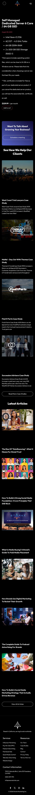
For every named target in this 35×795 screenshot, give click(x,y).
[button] (30, 4)
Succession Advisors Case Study (15, 375)
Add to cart (7, 108)
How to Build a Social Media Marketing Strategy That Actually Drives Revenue (16, 693)
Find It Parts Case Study (12, 319)
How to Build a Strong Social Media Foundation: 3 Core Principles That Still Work (17, 501)
